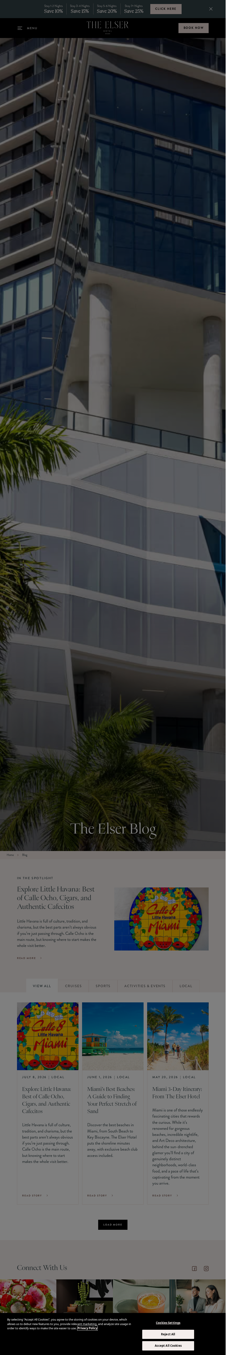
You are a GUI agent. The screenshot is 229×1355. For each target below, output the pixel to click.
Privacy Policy (87, 1328)
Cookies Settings (168, 1323)
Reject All (168, 1334)
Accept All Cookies (168, 1346)
